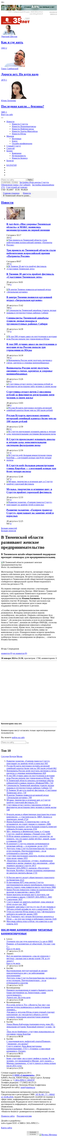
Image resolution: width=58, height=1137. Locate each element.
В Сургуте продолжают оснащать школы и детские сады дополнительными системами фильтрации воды (30, 442)
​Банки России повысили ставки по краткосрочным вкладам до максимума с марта (30, 891)
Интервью (16, 138)
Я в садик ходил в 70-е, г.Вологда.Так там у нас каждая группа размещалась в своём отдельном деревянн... (28, 1007)
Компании (16, 153)
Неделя (12, 756)
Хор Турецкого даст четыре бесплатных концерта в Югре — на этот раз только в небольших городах (31, 917)
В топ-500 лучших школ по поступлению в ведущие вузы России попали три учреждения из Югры (31, 347)
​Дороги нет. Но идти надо (18, 997)
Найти (30, 180)
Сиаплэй (10, 148)
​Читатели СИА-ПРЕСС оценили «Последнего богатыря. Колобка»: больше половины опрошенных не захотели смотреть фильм (30, 870)
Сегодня (5, 756)
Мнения (10, 136)
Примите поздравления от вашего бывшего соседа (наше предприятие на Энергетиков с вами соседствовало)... (29, 992)
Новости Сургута (20, 124)
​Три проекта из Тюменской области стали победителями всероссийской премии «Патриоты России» (31, 253)
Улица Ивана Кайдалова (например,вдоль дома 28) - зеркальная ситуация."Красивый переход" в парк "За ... (30, 1026)
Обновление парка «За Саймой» (16, 185)
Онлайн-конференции (22, 143)
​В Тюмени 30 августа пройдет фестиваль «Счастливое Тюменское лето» (30, 275)
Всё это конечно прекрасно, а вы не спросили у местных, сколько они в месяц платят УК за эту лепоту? (28, 958)
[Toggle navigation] (2, 117)
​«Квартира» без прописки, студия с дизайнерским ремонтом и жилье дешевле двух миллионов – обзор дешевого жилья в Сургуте (30, 863)
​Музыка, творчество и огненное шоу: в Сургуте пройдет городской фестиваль (29, 491)
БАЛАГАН (11, 165)
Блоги (14, 141)
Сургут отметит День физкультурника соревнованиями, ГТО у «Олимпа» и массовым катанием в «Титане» (28, 1048)
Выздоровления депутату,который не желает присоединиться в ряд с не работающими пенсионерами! (26, 973)
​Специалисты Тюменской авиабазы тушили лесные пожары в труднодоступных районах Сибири (27, 320)
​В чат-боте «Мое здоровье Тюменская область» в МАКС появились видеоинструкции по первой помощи (28, 227)
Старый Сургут (13, 146)
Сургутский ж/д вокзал (16, 187)
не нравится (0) (20, 653)
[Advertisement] (29, 691)
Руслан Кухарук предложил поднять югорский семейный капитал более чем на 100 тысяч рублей (31, 418)
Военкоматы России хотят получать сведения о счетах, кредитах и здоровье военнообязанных (29, 370)
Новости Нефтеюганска (23, 129)
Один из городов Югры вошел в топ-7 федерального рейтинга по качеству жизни (30, 912)
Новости (10, 121)
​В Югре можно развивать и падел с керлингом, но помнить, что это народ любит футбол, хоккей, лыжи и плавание (30, 838)
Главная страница (11, 193)
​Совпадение (14, 899)
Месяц (19, 756)
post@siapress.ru (28, 1087)
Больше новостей (9, 528)
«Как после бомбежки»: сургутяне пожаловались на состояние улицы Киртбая (30, 1032)
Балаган (10, 160)
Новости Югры (19, 134)
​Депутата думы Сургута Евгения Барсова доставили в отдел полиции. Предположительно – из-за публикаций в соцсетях (31, 851)
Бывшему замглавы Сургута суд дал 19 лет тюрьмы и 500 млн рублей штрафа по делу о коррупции (30, 908)
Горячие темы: (9, 182)
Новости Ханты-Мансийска (25, 131)
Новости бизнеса (20, 158)
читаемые (45, 929)
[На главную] (17, 23)
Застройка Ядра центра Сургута (34, 182)
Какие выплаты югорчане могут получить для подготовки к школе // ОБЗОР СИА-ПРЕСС (29, 895)
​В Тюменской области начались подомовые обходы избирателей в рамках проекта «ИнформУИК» (30, 781)
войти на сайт (18, 737)
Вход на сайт (7, 114)
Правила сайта (8, 1116)
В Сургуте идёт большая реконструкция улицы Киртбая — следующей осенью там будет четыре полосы (31, 468)
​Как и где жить (13, 949)
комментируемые (14, 933)
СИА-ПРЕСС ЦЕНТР (24, 1080)
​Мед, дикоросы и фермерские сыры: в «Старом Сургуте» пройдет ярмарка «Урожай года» (28, 832)
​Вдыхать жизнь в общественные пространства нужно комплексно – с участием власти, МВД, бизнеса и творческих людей (31, 816)
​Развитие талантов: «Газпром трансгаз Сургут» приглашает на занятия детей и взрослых (30, 513)
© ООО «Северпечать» (23, 1075)
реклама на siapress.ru (53, 13)
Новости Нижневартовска (24, 126)
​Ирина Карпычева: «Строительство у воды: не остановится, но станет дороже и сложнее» (28, 823)
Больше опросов (8, 530)
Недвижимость (19, 156)
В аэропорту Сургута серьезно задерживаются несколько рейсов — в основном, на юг (27, 844)
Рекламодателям (24, 1116)
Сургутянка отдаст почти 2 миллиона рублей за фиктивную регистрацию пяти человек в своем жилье (30, 394)
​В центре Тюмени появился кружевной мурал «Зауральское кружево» (29, 299)
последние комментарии (19, 929)
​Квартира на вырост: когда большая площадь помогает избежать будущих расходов (31, 827)
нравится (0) (6, 653)
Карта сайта (6, 1128)
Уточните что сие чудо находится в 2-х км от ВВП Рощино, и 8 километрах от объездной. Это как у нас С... (30, 943)
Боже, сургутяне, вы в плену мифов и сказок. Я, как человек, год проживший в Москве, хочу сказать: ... (30, 1059)
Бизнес (9, 151)
